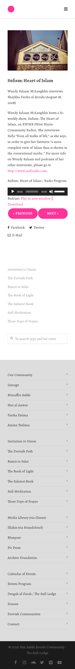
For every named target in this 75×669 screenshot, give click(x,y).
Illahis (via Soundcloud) (25, 527)
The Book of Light (21, 295)
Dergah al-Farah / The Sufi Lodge (32, 593)
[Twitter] (42, 663)
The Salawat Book (20, 303)
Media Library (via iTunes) (27, 517)
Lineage (13, 384)
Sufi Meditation (19, 312)
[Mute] (51, 192)
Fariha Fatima (18, 415)
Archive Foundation (22, 557)
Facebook (17, 227)
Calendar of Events (22, 573)
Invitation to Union (22, 269)
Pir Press (14, 547)
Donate (13, 603)
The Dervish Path (20, 278)
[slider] (60, 191)
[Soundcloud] (33, 663)
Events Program (19, 583)
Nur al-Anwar (18, 405)
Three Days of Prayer (23, 321)
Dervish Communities (24, 614)
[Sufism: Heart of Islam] (38, 50)
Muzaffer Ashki (19, 395)
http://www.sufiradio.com (27, 170)
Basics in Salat (18, 286)
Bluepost (14, 537)
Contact (13, 624)
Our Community (20, 374)
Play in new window (36, 198)
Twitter (38, 227)
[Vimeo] (51, 663)
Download (15, 204)
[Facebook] (16, 663)
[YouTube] (60, 663)
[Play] (13, 192)
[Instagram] (24, 663)
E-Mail (16, 235)
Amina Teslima (19, 425)
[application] (38, 192)
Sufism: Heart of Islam (30, 80)
